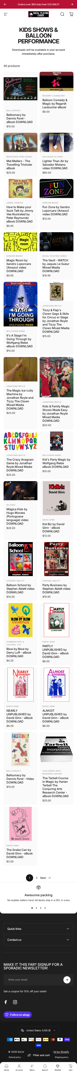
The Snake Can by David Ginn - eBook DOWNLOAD (19, 853)
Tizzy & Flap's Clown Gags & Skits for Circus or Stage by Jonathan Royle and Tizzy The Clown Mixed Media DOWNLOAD (55, 320)
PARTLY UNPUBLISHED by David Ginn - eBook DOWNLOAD (55, 651)
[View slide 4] (45, 908)
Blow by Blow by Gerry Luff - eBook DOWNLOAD (18, 652)
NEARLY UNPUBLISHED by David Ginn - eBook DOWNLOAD (19, 716)
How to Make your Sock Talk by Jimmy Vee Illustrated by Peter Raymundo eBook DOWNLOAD (19, 214)
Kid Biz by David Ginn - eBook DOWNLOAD (53, 527)
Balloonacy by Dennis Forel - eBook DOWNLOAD (19, 118)
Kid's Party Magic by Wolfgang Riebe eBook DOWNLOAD (56, 463)
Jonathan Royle (51, 306)
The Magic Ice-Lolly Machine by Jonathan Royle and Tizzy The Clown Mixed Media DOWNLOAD (19, 399)
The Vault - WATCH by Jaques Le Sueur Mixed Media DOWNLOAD (55, 265)
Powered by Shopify (57, 1051)
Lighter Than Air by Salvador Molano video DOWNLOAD (55, 164)
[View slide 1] (32, 908)
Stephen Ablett (15, 581)
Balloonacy (13, 110)
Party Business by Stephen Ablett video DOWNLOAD (56, 588)
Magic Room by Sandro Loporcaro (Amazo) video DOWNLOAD (18, 265)
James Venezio (14, 203)
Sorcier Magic (50, 203)
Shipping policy (61, 1057)
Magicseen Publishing (19, 157)
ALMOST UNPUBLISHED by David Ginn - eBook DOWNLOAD (55, 716)
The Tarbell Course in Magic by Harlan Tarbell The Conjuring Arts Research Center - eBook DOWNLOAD (55, 787)
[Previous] (5, 4)
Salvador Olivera (52, 157)
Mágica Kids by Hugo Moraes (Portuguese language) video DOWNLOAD (17, 516)
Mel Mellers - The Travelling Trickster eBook (19, 164)
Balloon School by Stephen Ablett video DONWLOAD (20, 588)
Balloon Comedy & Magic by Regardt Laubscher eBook (54, 103)
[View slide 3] (40, 908)
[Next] (72, 4)
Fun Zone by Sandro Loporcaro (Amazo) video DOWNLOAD (56, 210)
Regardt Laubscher (53, 96)
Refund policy (15, 1057)
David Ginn (48, 520)
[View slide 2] (36, 908)
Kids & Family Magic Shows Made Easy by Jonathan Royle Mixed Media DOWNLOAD (56, 413)
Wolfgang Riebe (15, 331)
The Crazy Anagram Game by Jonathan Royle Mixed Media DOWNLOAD (19, 465)
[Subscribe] (67, 979)
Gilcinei (11, 505)
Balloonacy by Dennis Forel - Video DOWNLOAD (20, 778)
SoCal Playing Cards (54, 256)
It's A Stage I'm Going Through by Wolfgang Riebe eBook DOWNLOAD (19, 341)
